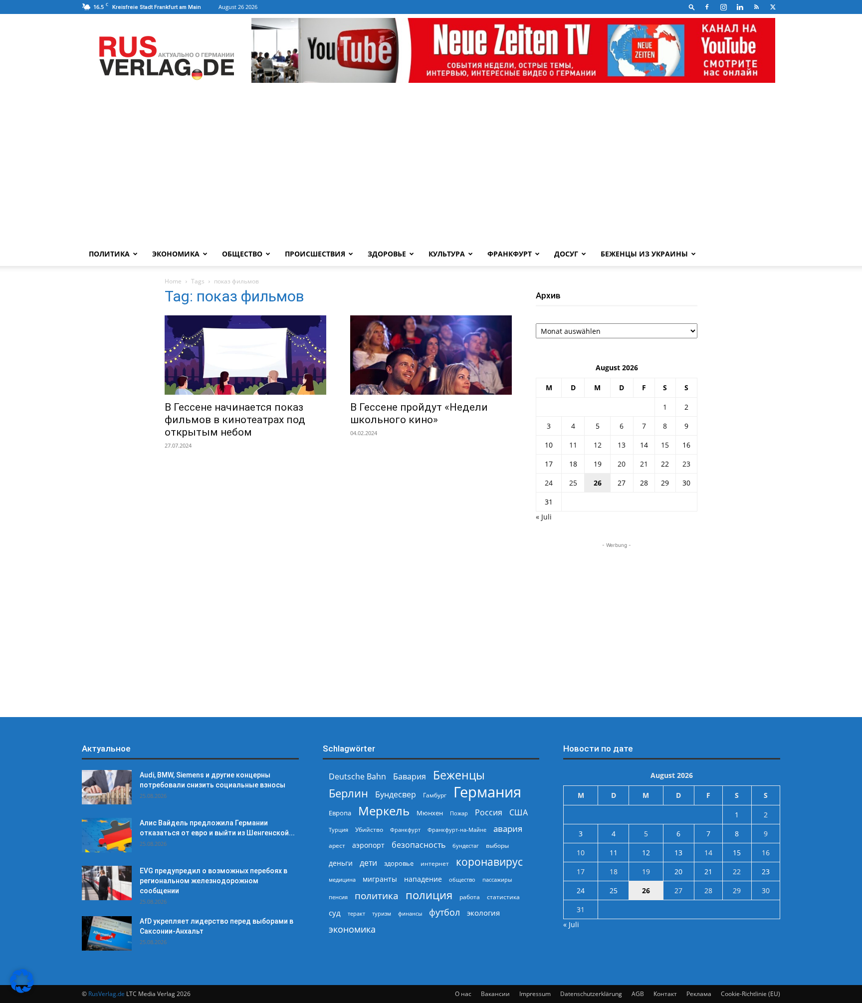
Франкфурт (509, 253)
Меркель (384, 810)
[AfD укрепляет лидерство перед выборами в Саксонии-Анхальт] (107, 933)
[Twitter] (772, 7)
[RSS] (756, 7)
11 (573, 445)
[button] (691, 6)
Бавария (409, 776)
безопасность (418, 845)
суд (335, 913)
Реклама (698, 994)
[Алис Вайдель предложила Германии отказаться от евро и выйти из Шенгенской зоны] (107, 835)
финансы (410, 913)
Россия (488, 812)
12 (598, 445)
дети (368, 863)
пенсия (338, 897)
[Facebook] (706, 7)
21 (644, 464)
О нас (463, 994)
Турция (338, 829)
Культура (447, 253)
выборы (497, 845)
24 (549, 483)
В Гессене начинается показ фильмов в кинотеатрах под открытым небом (235, 419)
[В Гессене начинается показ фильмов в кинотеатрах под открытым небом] (245, 355)
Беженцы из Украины (644, 253)
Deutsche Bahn (357, 776)
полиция (429, 895)
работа (469, 897)
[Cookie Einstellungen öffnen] (22, 990)
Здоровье (387, 253)
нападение (423, 879)
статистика (503, 897)
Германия (487, 792)
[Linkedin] (739, 7)
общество (462, 879)
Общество (242, 253)
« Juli (544, 516)
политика (377, 895)
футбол (444, 912)
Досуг (566, 253)
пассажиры (497, 879)
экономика (352, 929)
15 (665, 445)
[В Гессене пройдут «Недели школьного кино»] (431, 355)
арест (337, 845)
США (518, 812)
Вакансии (495, 994)
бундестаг (465, 845)
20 (622, 464)
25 (573, 483)
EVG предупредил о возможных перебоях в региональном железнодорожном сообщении (213, 881)
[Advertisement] (431, 167)
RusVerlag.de (106, 994)
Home (173, 281)
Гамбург (434, 795)
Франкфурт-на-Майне (457, 829)
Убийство (369, 829)
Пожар (459, 813)
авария (507, 828)
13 (622, 445)
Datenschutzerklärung (591, 994)
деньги (341, 863)
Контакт (665, 994)
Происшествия (315, 253)
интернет (435, 863)
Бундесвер (395, 794)
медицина (342, 879)
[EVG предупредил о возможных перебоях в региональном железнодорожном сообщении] (107, 883)
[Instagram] (723, 7)
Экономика (176, 253)
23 (686, 464)
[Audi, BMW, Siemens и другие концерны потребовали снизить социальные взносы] (107, 787)
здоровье (399, 863)
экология (483, 913)
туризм (381, 913)
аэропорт (368, 845)
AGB (638, 994)
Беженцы (459, 775)
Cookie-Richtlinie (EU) (750, 994)
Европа (340, 813)
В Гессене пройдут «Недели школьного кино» (419, 413)
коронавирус (489, 861)
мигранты (380, 879)
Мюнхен (430, 812)
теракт (356, 913)
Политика (109, 253)
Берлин (348, 793)
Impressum (535, 994)
